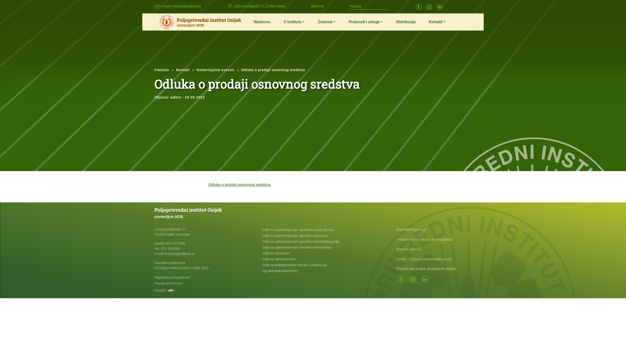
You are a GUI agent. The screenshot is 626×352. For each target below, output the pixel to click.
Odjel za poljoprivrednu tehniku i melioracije (294, 265)
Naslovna (262, 22)
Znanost (325, 22)
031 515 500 (176, 243)
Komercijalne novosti (216, 70)
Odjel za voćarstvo (276, 253)
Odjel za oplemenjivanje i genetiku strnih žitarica (298, 230)
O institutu (293, 22)
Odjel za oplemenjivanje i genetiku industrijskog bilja (301, 241)
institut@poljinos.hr (186, 6)
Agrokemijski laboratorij (280, 271)
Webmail (317, 6)
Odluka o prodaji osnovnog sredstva (239, 184)
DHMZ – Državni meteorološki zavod (424, 259)
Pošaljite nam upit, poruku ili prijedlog (425, 240)
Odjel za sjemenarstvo (278, 259)
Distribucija (406, 22)
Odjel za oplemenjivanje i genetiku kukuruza (294, 236)
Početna (162, 70)
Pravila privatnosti (168, 283)
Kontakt (435, 22)
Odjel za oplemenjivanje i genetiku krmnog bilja (297, 247)
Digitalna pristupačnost (172, 277)
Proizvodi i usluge (364, 22)
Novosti (183, 70)
